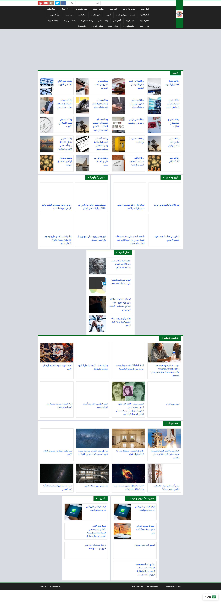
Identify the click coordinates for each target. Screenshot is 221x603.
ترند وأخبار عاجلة (129, 9)
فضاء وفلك (51, 9)
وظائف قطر (144, 26)
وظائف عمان (113, 26)
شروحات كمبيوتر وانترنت (125, 15)
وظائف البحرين (129, 26)
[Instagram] (51, 3)
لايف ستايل (113, 9)
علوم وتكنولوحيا (81, 9)
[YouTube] (46, 3)
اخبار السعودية (55, 15)
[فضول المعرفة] (179, 14)
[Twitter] (57, 3)
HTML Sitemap (137, 586)
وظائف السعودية (87, 21)
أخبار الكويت (96, 15)
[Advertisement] (110, 50)
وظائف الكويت (53, 21)
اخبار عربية (145, 9)
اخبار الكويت (144, 21)
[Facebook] (63, 3)
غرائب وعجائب (98, 9)
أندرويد (108, 15)
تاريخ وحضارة (65, 9)
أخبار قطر (82, 15)
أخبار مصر (69, 15)
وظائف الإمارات (70, 21)
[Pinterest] (40, 3)
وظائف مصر (103, 21)
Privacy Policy (152, 586)
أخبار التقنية (144, 15)
